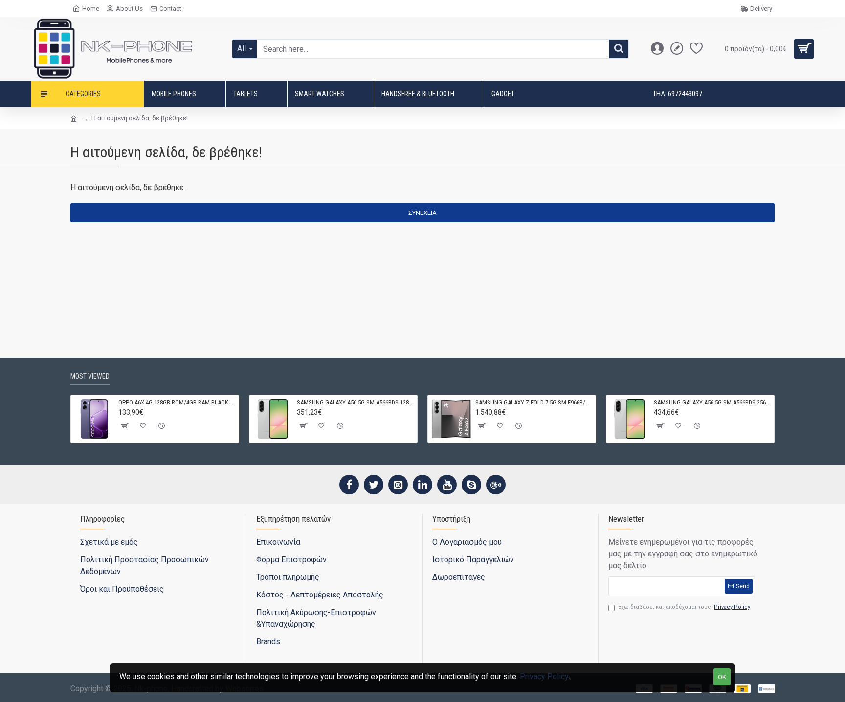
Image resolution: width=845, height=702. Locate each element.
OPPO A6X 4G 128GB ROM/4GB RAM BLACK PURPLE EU (176, 402)
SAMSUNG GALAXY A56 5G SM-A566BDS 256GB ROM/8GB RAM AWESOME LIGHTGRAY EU (712, 402)
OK (722, 677)
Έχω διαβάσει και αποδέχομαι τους (684, 607)
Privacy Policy (544, 676)
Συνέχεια (422, 212)
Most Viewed (90, 376)
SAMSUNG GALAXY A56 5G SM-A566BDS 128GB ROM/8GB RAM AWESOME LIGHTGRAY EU (355, 402)
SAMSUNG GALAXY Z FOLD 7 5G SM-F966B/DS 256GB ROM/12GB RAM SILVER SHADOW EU (533, 402)
